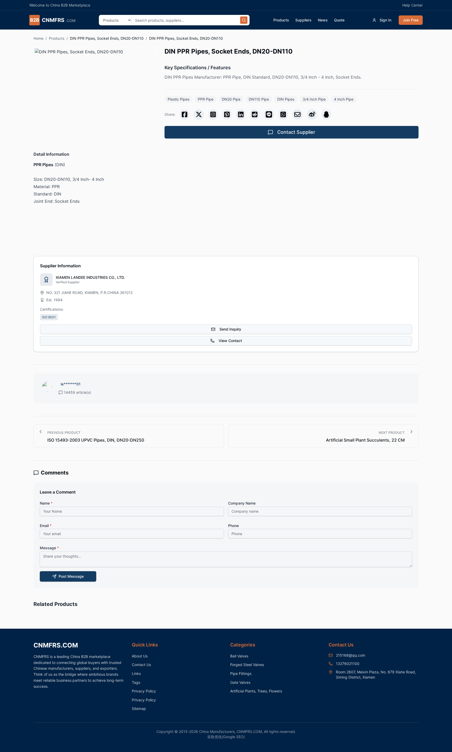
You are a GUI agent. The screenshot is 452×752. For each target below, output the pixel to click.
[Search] (243, 20)
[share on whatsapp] (283, 114)
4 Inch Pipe (343, 99)
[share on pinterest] (227, 114)
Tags (136, 682)
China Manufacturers (217, 731)
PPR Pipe (205, 99)
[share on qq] (326, 114)
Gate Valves (240, 682)
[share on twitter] (199, 114)
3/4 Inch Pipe (314, 99)
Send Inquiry (230, 329)
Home (38, 38)
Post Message (71, 576)
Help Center (412, 5)
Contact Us (141, 664)
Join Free (411, 20)
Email (46, 525)
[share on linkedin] (241, 114)
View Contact (230, 340)
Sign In (385, 20)
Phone (233, 525)
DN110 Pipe (259, 99)
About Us (140, 656)
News (323, 20)
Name (46, 503)
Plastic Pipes (178, 99)
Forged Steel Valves (247, 664)
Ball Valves (239, 656)
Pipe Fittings (240, 673)
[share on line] (269, 114)
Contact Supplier (296, 132)
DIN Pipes (285, 99)
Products (281, 20)
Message (49, 548)
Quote (339, 20)
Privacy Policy (144, 691)
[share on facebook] (184, 114)
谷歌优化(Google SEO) (226, 736)
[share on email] (297, 114)
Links (136, 673)
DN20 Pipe (231, 99)
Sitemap (139, 708)
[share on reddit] (254, 114)
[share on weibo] (312, 114)
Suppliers (303, 20)
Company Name (242, 503)
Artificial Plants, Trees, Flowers (256, 691)
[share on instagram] (213, 114)
